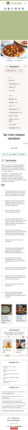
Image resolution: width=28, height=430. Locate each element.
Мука (10, 80)
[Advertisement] (14, 25)
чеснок (20, 334)
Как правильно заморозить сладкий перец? (13, 410)
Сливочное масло (13, 83)
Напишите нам (15, 418)
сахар (23, 332)
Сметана (11, 87)
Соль (10, 90)
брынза (5, 332)
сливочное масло (9, 334)
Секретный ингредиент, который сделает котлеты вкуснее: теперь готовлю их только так (13, 402)
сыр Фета (11, 119)
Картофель (11, 99)
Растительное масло (13, 112)
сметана (15, 334)
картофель (11, 332)
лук (15, 332)
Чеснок (10, 115)
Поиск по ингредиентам (13, 420)
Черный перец (12, 127)
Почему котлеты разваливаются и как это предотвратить (12, 397)
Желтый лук (11, 102)
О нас (8, 418)
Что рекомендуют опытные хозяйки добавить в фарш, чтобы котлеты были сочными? (14, 406)
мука (19, 332)
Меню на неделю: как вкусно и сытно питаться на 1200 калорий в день (13, 392)
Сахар (10, 105)
